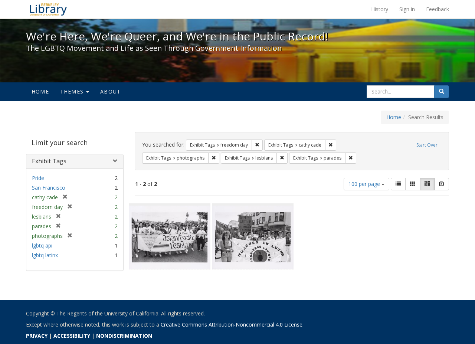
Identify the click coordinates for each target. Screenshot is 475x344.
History (379, 9)
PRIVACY (37, 335)
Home (40, 91)
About (110, 91)
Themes (72, 91)
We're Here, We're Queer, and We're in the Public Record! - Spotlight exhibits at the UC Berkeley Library (48, 9)
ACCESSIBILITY (71, 335)
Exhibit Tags (49, 161)
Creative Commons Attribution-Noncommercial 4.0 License (231, 324)
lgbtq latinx (45, 255)
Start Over (427, 145)
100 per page (364, 183)
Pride (38, 177)
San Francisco (48, 187)
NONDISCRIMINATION (124, 335)
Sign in (407, 9)
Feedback (437, 9)
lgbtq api (42, 245)
